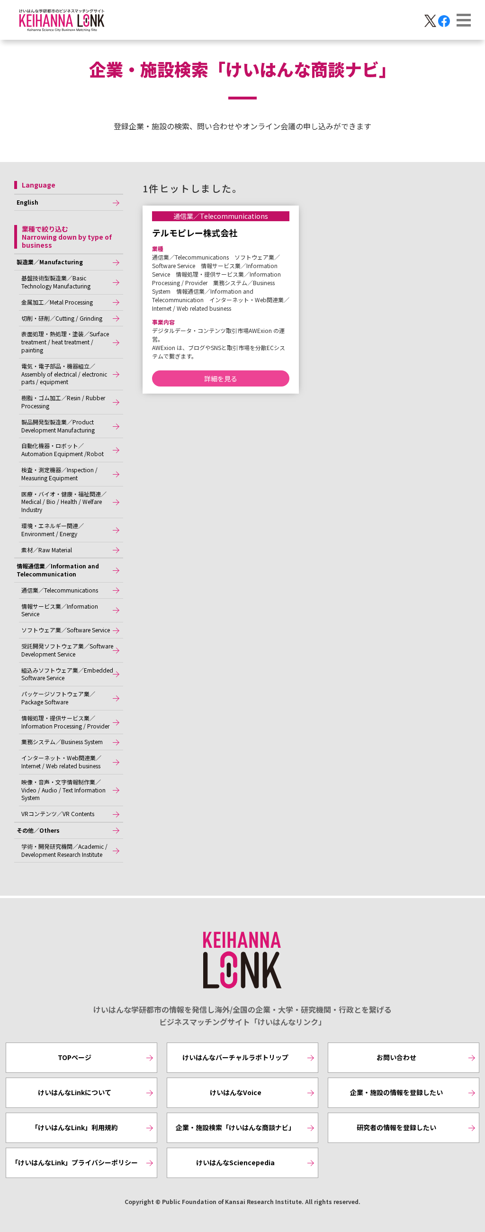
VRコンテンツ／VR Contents (57, 813)
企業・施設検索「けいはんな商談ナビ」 (235, 1127)
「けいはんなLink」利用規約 (74, 1127)
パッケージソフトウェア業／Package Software (58, 698)
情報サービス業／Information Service (59, 610)
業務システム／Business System (62, 741)
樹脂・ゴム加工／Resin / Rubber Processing (63, 402)
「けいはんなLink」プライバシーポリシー (74, 1162)
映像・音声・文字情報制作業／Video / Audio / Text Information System (63, 790)
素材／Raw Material (46, 550)
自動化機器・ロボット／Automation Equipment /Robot (62, 449)
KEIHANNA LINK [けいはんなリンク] (242, 960)
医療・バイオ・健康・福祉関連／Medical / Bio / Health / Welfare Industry (64, 502)
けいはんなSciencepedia (235, 1162)
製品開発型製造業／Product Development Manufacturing (58, 426)
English (27, 202)
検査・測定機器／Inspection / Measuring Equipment (59, 474)
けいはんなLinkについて (74, 1092)
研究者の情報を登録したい (396, 1127)
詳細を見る (220, 378)
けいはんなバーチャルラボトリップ (235, 1057)
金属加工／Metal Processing (57, 302)
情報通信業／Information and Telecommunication (58, 570)
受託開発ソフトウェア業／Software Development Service (67, 650)
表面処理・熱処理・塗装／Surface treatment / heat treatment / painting (65, 342)
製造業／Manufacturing (50, 262)
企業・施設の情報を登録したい (396, 1092)
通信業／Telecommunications (59, 590)
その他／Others (38, 830)
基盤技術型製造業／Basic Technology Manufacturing (55, 282)
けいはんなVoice (235, 1092)
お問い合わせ (396, 1057)
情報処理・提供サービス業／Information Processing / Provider (65, 722)
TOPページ (74, 1057)
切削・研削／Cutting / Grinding (61, 318)
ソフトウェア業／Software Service (65, 630)
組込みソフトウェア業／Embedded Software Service (67, 674)
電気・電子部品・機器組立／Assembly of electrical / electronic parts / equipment (64, 374)
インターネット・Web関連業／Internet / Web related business (61, 762)
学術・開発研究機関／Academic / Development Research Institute (64, 850)
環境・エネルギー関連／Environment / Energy (52, 530)
